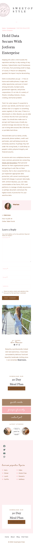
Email (5, 277)
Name (5, 269)
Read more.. (22, 360)
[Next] (28, 431)
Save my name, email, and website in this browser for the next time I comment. (16, 292)
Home (7, 537)
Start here (24, 537)
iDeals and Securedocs (9, 163)
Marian (16, 204)
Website (5, 286)
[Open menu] (16, 22)
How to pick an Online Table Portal (8, 218)
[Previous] (4, 431)
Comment (6, 237)
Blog (18, 537)
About (13, 537)
